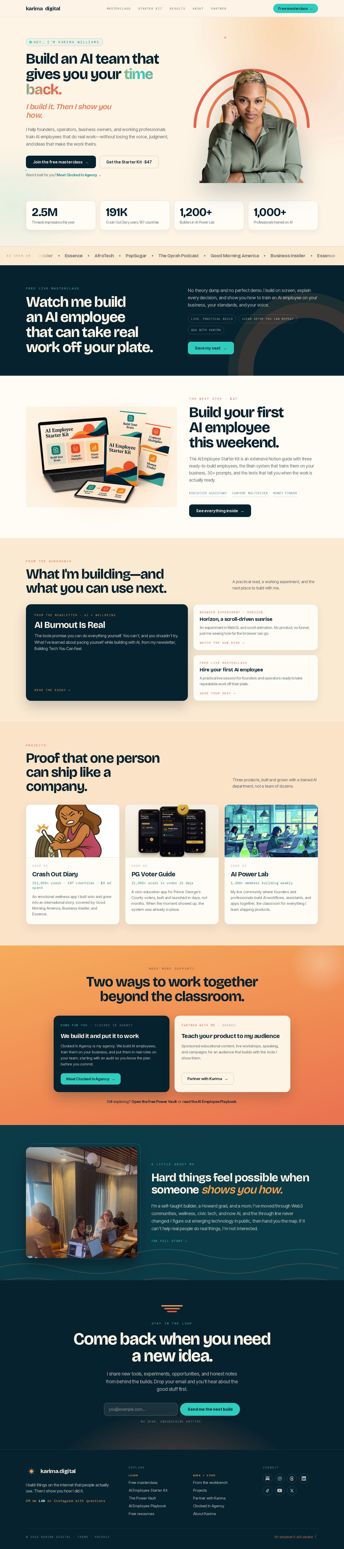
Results (177, 8)
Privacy (102, 1537)
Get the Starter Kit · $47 (129, 161)
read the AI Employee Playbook (209, 1101)
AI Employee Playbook (147, 1505)
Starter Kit (150, 8)
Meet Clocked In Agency (79, 175)
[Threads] (292, 1478)
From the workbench (210, 1482)
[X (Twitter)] (292, 1490)
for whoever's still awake (296, 1537)
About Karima (204, 1513)
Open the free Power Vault (154, 1101)
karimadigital (43, 8)
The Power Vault (142, 1498)
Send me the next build (210, 1409)
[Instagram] (280, 1478)
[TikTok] (267, 1490)
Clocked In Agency (208, 1505)
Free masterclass (295, 8)
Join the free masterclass (61, 161)
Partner (219, 8)
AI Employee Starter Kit (148, 1490)
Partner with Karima (207, 1078)
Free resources (141, 1513)
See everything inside (220, 510)
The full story (169, 1241)
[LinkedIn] (304, 1478)
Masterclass (119, 8)
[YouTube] (280, 1490)
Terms (83, 1537)
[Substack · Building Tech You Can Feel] (267, 1478)
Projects (200, 1490)
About (198, 8)
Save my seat (211, 348)
